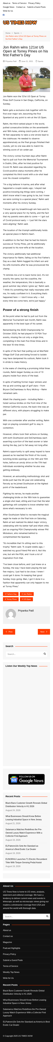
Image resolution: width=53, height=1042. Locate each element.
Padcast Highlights (11, 948)
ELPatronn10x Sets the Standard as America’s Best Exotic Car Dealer (22, 847)
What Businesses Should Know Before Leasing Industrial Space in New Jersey (24, 818)
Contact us (20, 7)
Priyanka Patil (10, 61)
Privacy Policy (34, 3)
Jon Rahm (27, 594)
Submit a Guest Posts (36, 7)
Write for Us (8, 11)
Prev (11, 632)
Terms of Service (19, 3)
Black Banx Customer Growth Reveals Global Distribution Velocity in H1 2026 (26, 804)
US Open (27, 599)
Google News (8, 7)
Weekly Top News (11, 972)
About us (6, 3)
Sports (40, 61)
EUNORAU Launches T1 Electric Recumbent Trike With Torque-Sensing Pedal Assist (26, 861)
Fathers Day (12, 594)
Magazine (7, 942)
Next (42, 632)
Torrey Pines (12, 599)
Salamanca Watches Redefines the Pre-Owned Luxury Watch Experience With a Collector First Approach (24, 832)
